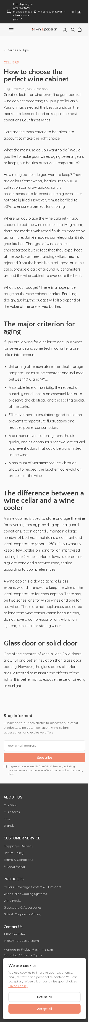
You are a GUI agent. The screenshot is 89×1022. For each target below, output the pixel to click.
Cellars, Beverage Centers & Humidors (32, 887)
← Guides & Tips (16, 50)
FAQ (7, 819)
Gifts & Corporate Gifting (22, 914)
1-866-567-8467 (14, 934)
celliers (11, 62)
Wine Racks (12, 901)
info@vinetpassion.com (21, 941)
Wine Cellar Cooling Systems (25, 894)
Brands (9, 826)
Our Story (11, 805)
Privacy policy (18, 986)
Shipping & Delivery (18, 846)
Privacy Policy (14, 866)
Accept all (44, 1009)
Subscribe (44, 758)
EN (79, 11)
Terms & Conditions (18, 860)
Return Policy (14, 853)
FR (72, 11)
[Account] (65, 30)
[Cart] (79, 29)
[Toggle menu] (11, 29)
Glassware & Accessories (23, 907)
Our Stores (12, 812)
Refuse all (44, 997)
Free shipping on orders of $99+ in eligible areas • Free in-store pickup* (23, 12)
